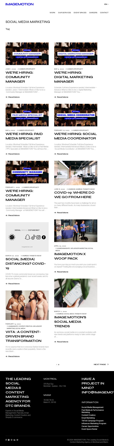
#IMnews (71, 189)
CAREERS (93, 13)
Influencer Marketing (78, 248)
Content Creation (25, 326)
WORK (52, 13)
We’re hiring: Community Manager (19, 76)
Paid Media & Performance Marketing (93, 411)
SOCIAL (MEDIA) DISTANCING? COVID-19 (26, 263)
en (105, 4)
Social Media (69, 314)
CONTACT (104, 13)
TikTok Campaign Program (93, 421)
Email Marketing (88, 418)
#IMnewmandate (63, 248)
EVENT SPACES (80, 13)
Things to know (89, 189)
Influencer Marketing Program (94, 423)
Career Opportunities (90, 426)
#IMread (79, 189)
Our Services (64, 13)
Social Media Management (92, 407)
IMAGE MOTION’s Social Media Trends (70, 321)
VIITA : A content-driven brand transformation (23, 336)
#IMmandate (13, 326)
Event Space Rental (89, 429)
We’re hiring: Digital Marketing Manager (73, 76)
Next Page (100, 364)
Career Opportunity (27, 69)
